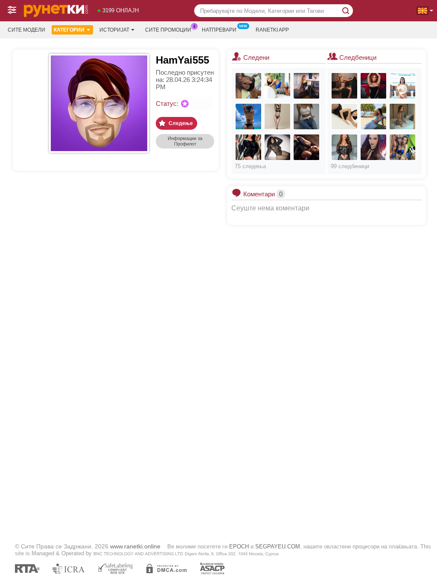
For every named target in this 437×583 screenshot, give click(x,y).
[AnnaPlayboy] (277, 85)
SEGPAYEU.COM (277, 546)
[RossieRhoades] (344, 116)
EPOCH (239, 546)
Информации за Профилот (185, 141)
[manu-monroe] (402, 116)
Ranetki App (272, 30)
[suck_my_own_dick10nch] (402, 147)
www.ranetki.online (135, 546)
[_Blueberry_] (248, 147)
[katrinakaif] (402, 85)
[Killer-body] (248, 85)
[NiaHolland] (344, 85)
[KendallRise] (277, 147)
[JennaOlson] (277, 116)
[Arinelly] (306, 116)
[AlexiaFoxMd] (306, 147)
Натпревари (219, 30)
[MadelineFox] (373, 85)
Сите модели (26, 30)
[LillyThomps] (373, 116)
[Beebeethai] (306, 85)
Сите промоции (168, 30)
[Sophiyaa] (248, 116)
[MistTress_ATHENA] (373, 147)
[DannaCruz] (344, 147)
